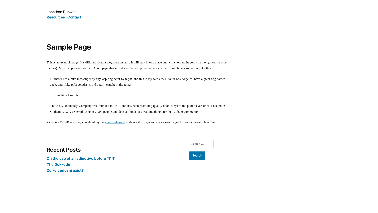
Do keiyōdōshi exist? (65, 170)
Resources (56, 17)
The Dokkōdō (58, 164)
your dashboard (115, 122)
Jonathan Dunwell (61, 12)
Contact (74, 17)
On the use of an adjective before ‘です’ (81, 158)
